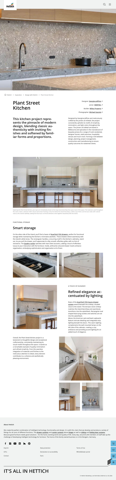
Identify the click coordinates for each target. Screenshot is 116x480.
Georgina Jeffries (95, 101)
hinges (71, 432)
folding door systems (97, 432)
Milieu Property (95, 109)
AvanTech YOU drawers (59, 234)
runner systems (57, 432)
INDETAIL (97, 105)
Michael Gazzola (95, 112)
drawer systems (42, 432)
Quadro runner (29, 244)
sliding (83, 432)
